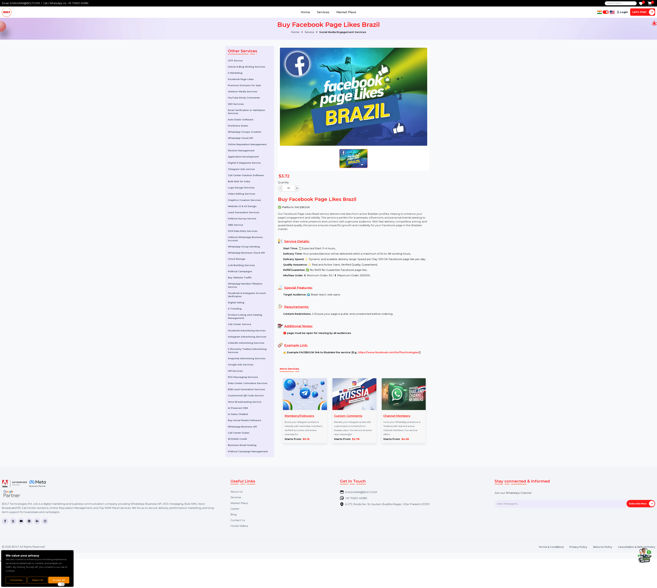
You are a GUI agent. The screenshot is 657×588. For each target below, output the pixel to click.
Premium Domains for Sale (244, 85)
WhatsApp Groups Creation (244, 131)
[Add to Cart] (650, 4)
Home (305, 12)
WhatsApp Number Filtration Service (245, 285)
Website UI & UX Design (242, 206)
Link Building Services (241, 265)
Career (234, 509)
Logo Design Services (241, 187)
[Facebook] (5, 521)
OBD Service (235, 224)
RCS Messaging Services (243, 377)
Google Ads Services (240, 364)
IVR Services (235, 370)
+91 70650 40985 (77, 3)
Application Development (243, 156)
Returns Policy (602, 547)
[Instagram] (45, 521)
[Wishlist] (641, 4)
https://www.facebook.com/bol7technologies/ (389, 352)
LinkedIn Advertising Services (246, 342)
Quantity (283, 182)
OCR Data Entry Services (242, 231)
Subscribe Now (638, 503)
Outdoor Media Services (242, 91)
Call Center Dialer (238, 432)
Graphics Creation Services (244, 200)
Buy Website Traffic (240, 277)
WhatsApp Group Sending (244, 246)
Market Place (346, 12)
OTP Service (235, 60)
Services (323, 12)
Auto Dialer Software (240, 119)
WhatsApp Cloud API (240, 138)
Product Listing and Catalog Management (245, 316)
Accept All (59, 580)
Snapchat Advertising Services (246, 358)
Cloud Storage (236, 258)
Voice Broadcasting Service (244, 401)
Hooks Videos (239, 526)
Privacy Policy (578, 547)
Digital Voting (236, 302)
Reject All (37, 580)
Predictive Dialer (238, 125)
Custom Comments (348, 416)
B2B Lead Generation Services (246, 389)
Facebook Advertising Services (247, 330)
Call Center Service (239, 324)
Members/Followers (299, 416)
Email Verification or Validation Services (246, 112)
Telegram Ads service (241, 169)
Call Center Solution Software (246, 175)
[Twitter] (13, 521)
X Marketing (235, 72)
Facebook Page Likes (241, 79)
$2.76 (355, 439)
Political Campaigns (240, 271)
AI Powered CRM (238, 408)
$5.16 (306, 439)
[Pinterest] (29, 521)
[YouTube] (21, 521)
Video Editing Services (241, 193)
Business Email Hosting (242, 445)
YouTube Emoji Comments (244, 97)
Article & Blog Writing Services (246, 66)
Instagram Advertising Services (247, 336)
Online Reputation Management (247, 144)
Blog (233, 514)
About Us (236, 492)
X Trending (235, 308)
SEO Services (236, 104)
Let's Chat (639, 12)
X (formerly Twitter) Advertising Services (247, 351)
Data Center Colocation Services (247, 383)
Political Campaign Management (248, 451)
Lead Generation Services (243, 212)
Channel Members (396, 416)
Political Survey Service (242, 218)
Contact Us (237, 520)
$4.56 (405, 439)
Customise (16, 580)
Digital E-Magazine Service (244, 162)
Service (310, 32)
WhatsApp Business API (242, 426)
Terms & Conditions (551, 547)
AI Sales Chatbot (238, 414)
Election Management (241, 150)
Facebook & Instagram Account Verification (247, 295)
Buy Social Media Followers (244, 420)
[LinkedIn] (37, 521)
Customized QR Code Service (246, 395)
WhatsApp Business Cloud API (246, 252)
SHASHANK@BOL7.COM (25, 3)
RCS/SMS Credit (237, 439)
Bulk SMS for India (239, 181)
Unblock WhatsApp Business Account (245, 239)
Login (624, 12)
